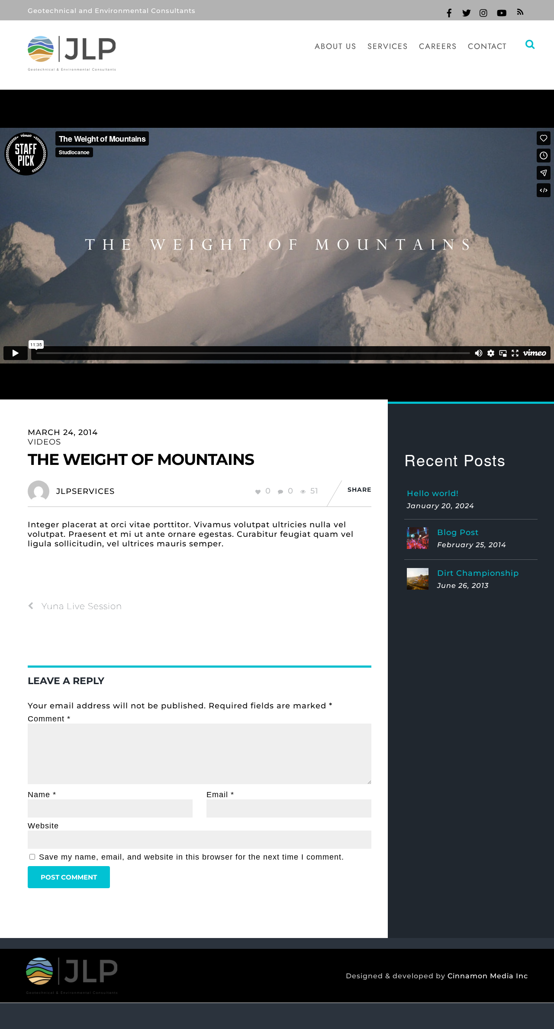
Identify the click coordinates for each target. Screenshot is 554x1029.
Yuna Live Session (82, 606)
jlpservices (85, 491)
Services (387, 46)
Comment (49, 718)
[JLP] (72, 65)
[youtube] (501, 11)
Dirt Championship (478, 573)
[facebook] (449, 11)
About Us (336, 46)
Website (43, 825)
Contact (487, 46)
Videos (44, 442)
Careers (438, 46)
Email (220, 794)
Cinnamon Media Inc (488, 975)
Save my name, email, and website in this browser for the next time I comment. (191, 857)
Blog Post (458, 532)
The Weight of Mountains (141, 459)
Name (42, 794)
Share (359, 489)
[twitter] (467, 11)
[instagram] (484, 11)
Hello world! (433, 493)
